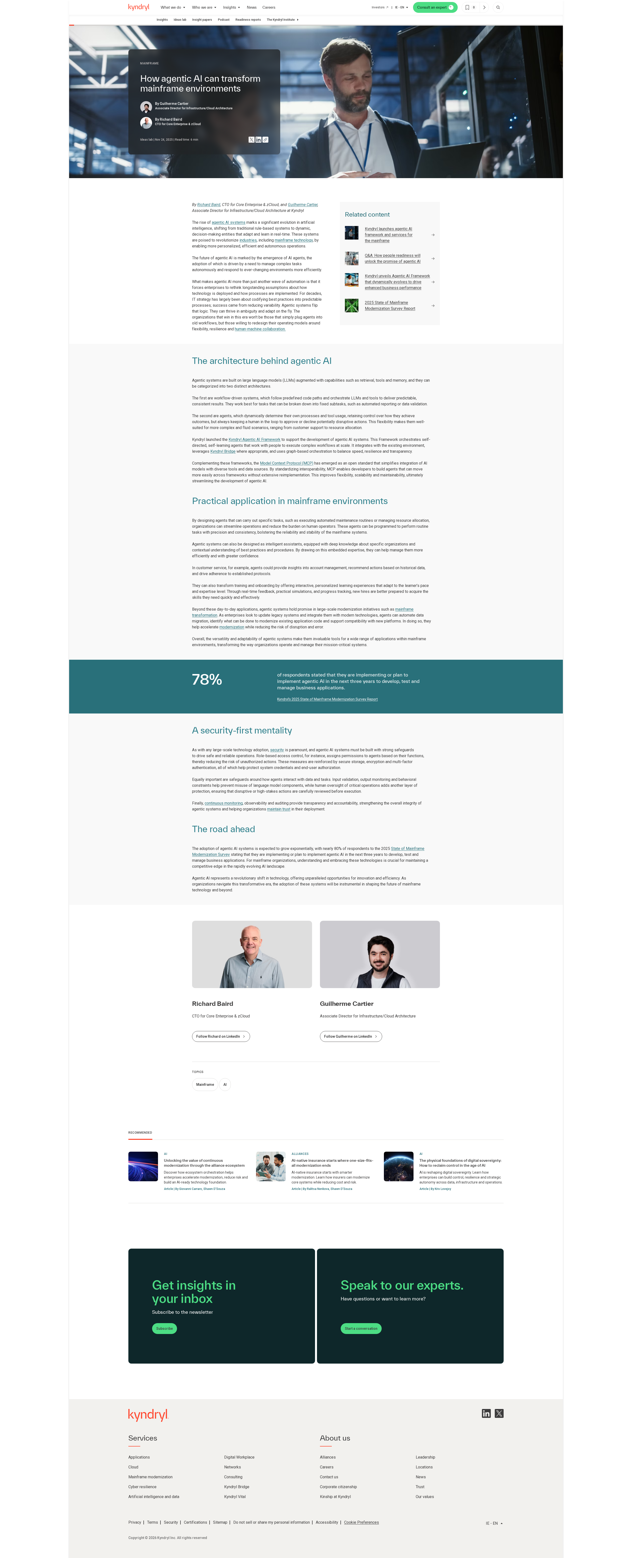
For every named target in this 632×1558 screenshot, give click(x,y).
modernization (231, 627)
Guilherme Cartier (302, 204)
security (277, 750)
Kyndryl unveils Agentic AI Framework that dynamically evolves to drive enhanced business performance (397, 282)
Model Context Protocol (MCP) (286, 463)
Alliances (300, 1154)
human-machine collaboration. (260, 329)
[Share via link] (265, 140)
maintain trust (278, 809)
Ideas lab (180, 19)
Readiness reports (248, 19)
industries (248, 240)
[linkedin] (486, 1413)
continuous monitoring (224, 803)
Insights (162, 19)
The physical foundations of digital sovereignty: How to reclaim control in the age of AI (460, 1162)
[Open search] (498, 7)
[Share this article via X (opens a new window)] (252, 140)
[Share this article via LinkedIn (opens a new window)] (258, 140)
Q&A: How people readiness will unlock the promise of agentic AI (393, 258)
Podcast (224, 19)
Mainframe (205, 1085)
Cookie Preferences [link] (361, 1522)
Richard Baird (208, 204)
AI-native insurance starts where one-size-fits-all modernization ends (332, 1162)
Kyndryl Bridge (223, 451)
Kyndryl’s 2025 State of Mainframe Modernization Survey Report (327, 699)
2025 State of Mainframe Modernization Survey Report (390, 305)
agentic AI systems (228, 222)
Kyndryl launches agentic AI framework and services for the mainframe (389, 234)
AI (225, 1085)
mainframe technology (294, 240)
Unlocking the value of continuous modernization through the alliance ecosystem (204, 1162)
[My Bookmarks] (484, 7)
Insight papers (202, 19)
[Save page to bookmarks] (467, 7)
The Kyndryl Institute (281, 19)
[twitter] (499, 1413)
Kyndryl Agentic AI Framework (254, 439)
